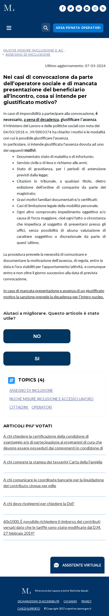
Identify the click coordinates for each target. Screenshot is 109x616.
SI (37, 358)
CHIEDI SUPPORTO (29, 608)
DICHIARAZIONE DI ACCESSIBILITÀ (38, 601)
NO (37, 336)
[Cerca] (45, 27)
